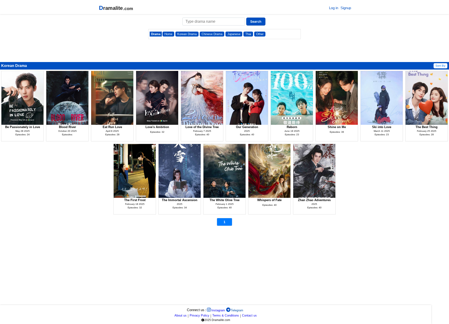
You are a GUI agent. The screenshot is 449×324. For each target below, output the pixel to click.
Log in (333, 8)
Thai (248, 34)
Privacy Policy (199, 315)
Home (168, 34)
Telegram (237, 310)
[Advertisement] (140, 266)
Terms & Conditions (225, 315)
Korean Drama (187, 34)
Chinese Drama (212, 34)
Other (260, 34)
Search (255, 21)
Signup (345, 8)
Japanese (233, 34)
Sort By (440, 65)
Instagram (218, 310)
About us (180, 315)
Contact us (249, 315)
